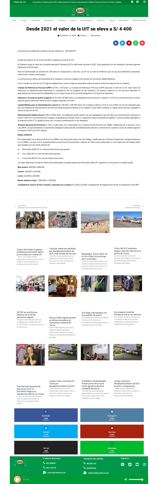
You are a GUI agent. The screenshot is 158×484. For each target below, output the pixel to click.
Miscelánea (123, 20)
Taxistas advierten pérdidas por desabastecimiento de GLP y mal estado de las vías (62, 251)
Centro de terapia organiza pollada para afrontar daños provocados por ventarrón (30, 252)
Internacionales (86, 20)
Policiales (62, 20)
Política (73, 20)
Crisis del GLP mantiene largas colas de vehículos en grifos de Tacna (127, 251)
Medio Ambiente (139, 20)
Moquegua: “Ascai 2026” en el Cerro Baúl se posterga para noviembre (94, 256)
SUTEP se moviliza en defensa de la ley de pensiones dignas (27, 314)
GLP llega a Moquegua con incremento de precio (94, 313)
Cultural (112, 20)
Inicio (14, 20)
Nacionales (49, 20)
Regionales (35, 20)
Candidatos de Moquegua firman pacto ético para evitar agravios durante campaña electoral (94, 385)
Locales (24, 20)
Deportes (101, 20)
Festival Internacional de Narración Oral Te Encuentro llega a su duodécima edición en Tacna (30, 390)
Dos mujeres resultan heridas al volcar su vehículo (127, 313)
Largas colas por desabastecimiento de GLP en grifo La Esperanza (127, 383)
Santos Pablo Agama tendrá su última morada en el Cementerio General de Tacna (62, 321)
